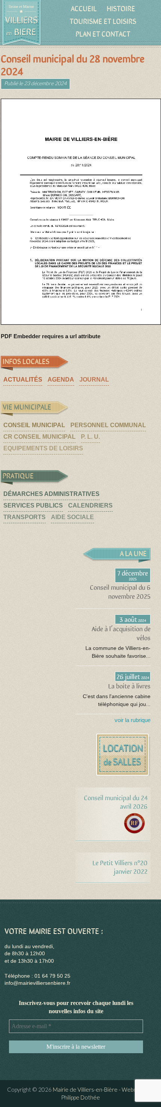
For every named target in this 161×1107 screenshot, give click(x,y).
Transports (24, 517)
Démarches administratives (51, 494)
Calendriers (90, 505)
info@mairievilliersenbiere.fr (37, 983)
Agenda (61, 379)
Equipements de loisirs (43, 448)
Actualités (22, 379)
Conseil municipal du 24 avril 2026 (116, 801)
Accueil (84, 8)
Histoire (121, 8)
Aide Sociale (72, 517)
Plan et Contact (103, 33)
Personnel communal (108, 425)
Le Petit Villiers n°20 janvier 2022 (120, 866)
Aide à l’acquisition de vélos (121, 632)
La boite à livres (129, 685)
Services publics (33, 505)
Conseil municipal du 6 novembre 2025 (120, 591)
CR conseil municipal (39, 437)
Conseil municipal (34, 425)
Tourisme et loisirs (103, 20)
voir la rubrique (133, 720)
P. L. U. (90, 437)
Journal (94, 379)
